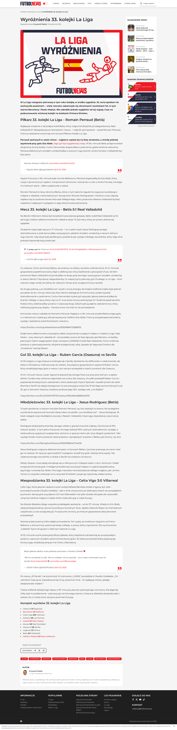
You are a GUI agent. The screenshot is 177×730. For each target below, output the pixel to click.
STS (136, 105)
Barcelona (73, 659)
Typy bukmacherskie (84, 700)
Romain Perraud (114, 659)
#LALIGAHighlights (78, 249)
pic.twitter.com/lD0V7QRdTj (37, 253)
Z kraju (56, 3)
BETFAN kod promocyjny (85, 713)
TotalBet (138, 117)
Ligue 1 (106, 710)
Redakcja (23, 702)
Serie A (106, 702)
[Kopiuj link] (44, 650)
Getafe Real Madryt (33, 621)
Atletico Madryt (60, 659)
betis (82, 659)
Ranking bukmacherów (85, 702)
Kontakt (23, 705)
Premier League (110, 700)
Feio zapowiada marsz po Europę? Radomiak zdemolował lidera (144, 73)
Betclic (138, 95)
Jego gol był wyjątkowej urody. (70, 143)
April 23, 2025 (60, 567)
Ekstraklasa (52, 705)
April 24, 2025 (60, 169)
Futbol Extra (130, 3)
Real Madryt (100, 659)
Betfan (138, 85)
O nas (22, 700)
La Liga (38, 12)
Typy (89, 3)
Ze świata (66, 3)
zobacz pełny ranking (146, 126)
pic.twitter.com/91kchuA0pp (63, 561)
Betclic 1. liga (53, 708)
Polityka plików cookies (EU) (31, 708)
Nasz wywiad (79, 3)
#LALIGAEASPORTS (58, 249)
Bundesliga (108, 708)
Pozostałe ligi (39, 673)
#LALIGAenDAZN (39, 561)
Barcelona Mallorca (33, 612)
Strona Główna (27, 12)
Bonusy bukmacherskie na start (88, 705)
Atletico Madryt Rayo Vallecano (39, 636)
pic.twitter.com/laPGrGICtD (62, 163)
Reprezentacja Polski (56, 702)
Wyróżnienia (116, 3)
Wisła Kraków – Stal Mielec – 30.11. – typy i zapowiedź (144, 51)
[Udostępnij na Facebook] (35, 650)
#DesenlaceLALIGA (97, 249)
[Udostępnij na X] (39, 650)
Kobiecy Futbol (101, 3)
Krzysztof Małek (40, 24)
